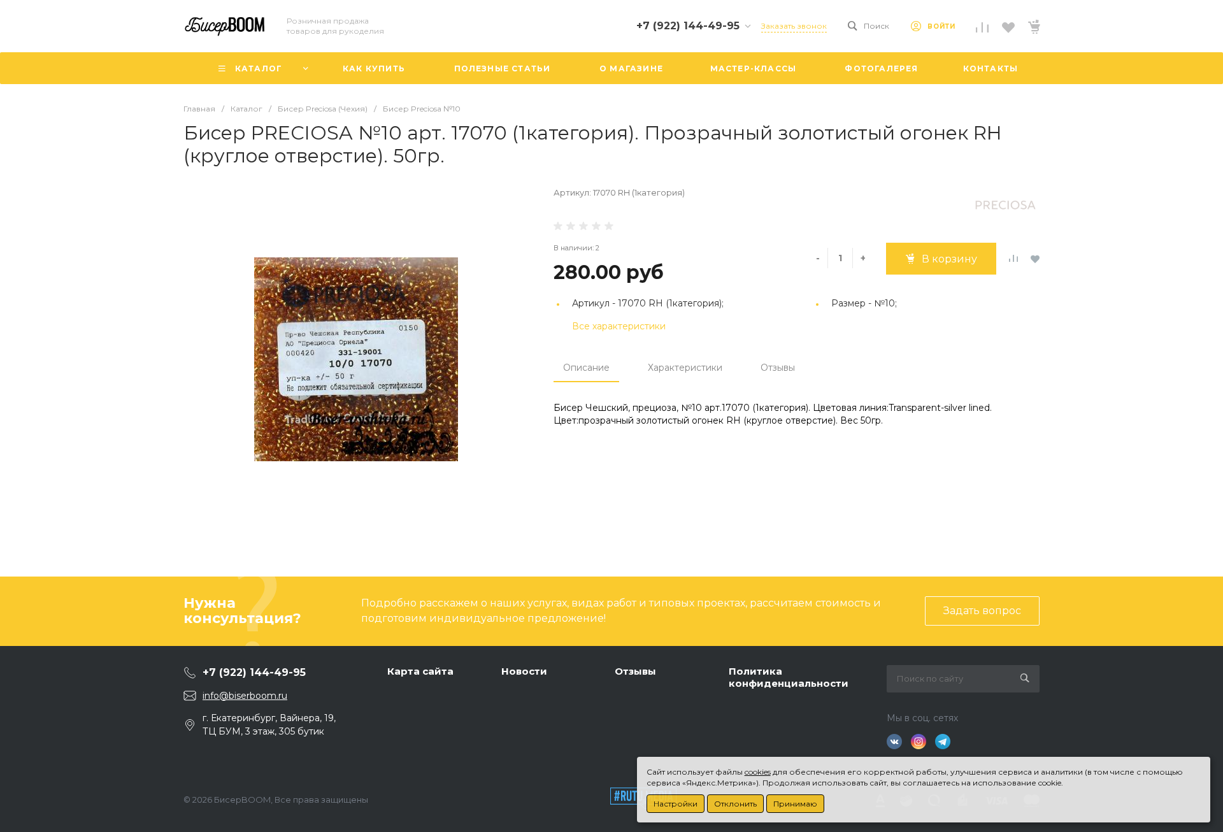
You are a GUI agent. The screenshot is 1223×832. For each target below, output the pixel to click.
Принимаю (795, 803)
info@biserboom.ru (245, 695)
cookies (758, 772)
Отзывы (778, 367)
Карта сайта (420, 671)
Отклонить (735, 803)
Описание (586, 367)
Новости (524, 671)
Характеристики (685, 367)
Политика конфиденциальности (788, 677)
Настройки (675, 803)
